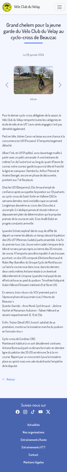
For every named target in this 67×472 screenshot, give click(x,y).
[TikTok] (33, 411)
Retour (11, 379)
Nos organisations (33, 432)
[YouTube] (41, 411)
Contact (33, 455)
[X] (49, 411)
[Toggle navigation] (59, 7)
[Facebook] (18, 411)
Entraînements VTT (34, 447)
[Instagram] (26, 411)
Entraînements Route (34, 440)
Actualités (33, 425)
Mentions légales (33, 462)
